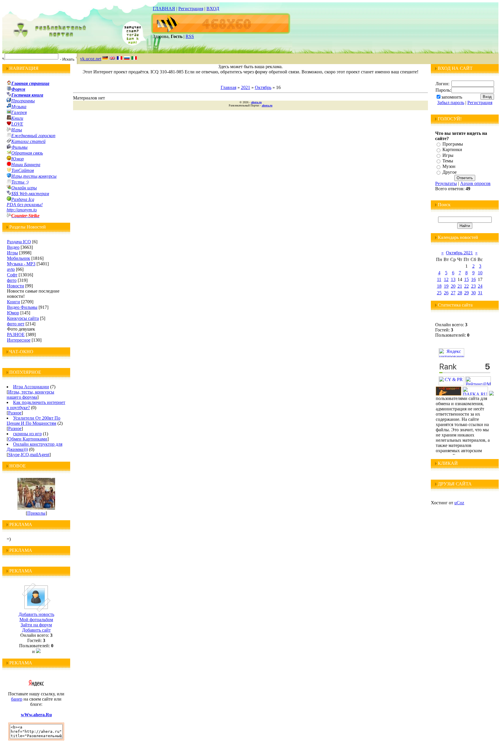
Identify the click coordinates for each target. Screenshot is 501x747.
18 (439, 286)
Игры (12, 252)
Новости (15, 285)
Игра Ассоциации (31, 386)
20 (453, 286)
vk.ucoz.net (90, 58)
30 (473, 292)
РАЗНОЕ (16, 334)
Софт (12, 274)
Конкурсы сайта (23, 318)
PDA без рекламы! (25, 204)
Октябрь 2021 (459, 252)
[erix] (491, 393)
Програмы (452, 144)
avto (11, 269)
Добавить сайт (36, 630)
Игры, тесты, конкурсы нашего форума (30, 394)
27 (453, 292)
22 (466, 286)
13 (453, 279)
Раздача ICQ (19, 241)
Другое (449, 172)
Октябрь (263, 87)
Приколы (36, 513)
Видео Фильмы (22, 307)
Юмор (13, 312)
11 (439, 279)
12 (446, 279)
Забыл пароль (450, 102)
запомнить (451, 97)
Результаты (446, 183)
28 (460, 292)
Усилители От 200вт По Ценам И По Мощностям (33, 421)
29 (466, 292)
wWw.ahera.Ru (36, 714)
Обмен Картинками (27, 438)
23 (473, 286)
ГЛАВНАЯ (164, 8)
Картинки (452, 149)
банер (16, 699)
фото (12, 280)
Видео (13, 247)
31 (480, 292)
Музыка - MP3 (21, 263)
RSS (190, 36)
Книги (13, 301)
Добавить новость (36, 614)
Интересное (18, 340)
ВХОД (212, 8)
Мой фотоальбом (36, 619)
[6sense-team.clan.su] (448, 393)
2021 (245, 87)
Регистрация (190, 8)
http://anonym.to (22, 209)
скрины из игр (27, 433)
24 (480, 286)
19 (446, 286)
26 (446, 292)
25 (439, 292)
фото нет (15, 323)
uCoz (459, 502)
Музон (448, 166)
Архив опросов (475, 183)
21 (460, 286)
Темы (447, 160)
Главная (228, 87)
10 (480, 272)
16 (473, 279)
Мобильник (18, 258)
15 (466, 279)
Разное (14, 412)
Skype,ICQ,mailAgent (28, 454)
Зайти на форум (36, 624)
